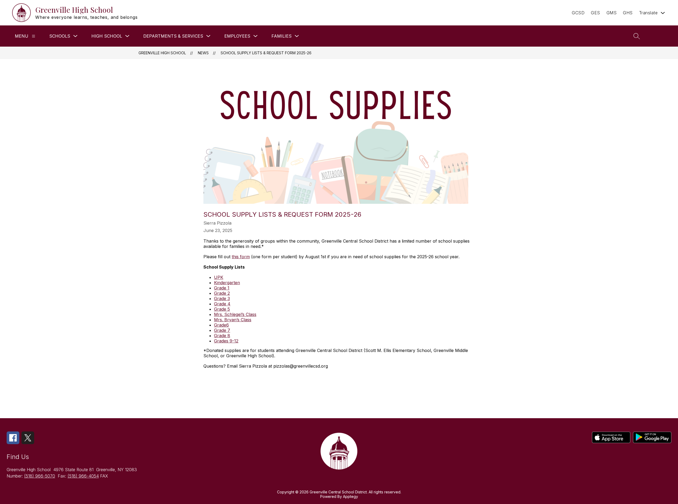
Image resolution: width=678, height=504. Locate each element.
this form (241, 256)
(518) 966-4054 (83, 476)
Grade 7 (222, 330)
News (203, 53)
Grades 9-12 (226, 341)
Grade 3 (222, 298)
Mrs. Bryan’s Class (232, 319)
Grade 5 (222, 309)
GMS (611, 12)
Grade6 (221, 325)
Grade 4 (222, 303)
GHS (628, 12)
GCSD (578, 12)
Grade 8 (222, 335)
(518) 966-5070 (39, 476)
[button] (659, 36)
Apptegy (350, 496)
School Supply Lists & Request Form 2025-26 (266, 53)
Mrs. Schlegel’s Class (235, 314)
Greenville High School (162, 53)
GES (595, 12)
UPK (218, 277)
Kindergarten (227, 282)
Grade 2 (222, 293)
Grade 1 (221, 288)
